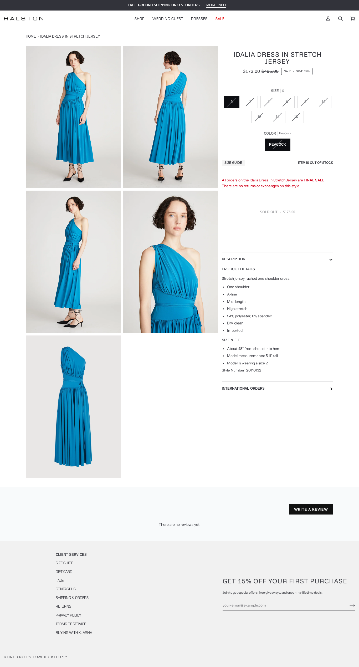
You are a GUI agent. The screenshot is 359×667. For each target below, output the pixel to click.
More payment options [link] (277, 244)
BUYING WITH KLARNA (74, 632)
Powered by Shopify (50, 656)
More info (216, 5)
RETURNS (63, 606)
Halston (14, 656)
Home (31, 36)
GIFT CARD (64, 571)
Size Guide (233, 163)
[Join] (348, 605)
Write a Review (311, 509)
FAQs (60, 580)
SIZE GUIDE (64, 562)
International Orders (243, 389)
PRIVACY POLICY (68, 615)
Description (233, 259)
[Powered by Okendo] (49, 511)
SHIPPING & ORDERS (72, 597)
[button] (139, 19)
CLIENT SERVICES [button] (71, 555)
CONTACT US (66, 588)
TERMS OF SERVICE (71, 623)
